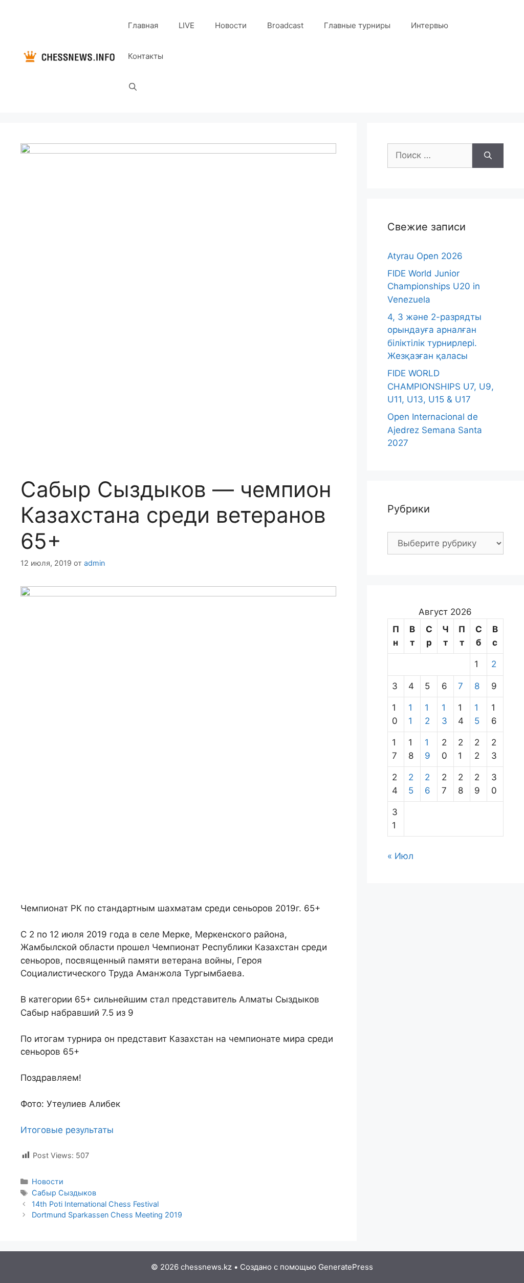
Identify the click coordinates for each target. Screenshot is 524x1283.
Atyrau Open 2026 (425, 256)
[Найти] (488, 155)
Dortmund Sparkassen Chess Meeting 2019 (107, 1214)
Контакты (145, 56)
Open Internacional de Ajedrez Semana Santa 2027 (434, 430)
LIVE (186, 25)
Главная (143, 25)
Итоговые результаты (67, 1130)
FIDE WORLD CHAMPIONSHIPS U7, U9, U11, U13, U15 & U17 (440, 386)
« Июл (400, 856)
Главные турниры (357, 25)
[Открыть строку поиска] (133, 87)
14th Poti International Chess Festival (95, 1204)
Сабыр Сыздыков (64, 1192)
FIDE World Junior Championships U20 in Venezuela (433, 286)
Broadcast (285, 25)
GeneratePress (345, 1267)
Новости (231, 25)
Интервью (429, 25)
